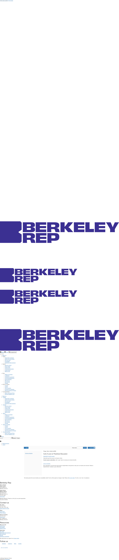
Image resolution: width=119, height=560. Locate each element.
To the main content (4, 0)
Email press (2, 511)
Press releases (3, 512)
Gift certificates (3, 534)
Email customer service (4, 508)
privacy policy (16, 538)
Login (27, 447)
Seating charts (3, 528)
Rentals (1, 535)
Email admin (2, 496)
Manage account (5, 443)
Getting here (2, 526)
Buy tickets (2, 531)
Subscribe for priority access (48, 456)
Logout (3, 444)
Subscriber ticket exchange (5, 532)
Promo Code (74, 447)
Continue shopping (28, 453)
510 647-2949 (72, 477)
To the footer (10, 0)
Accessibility (2, 527)
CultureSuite (7, 559)
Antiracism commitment (4, 536)
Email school (2, 517)
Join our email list (46, 463)
